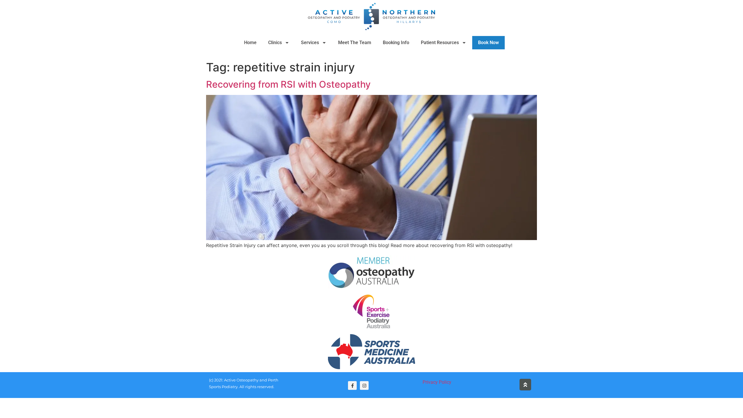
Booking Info (396, 42)
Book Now (488, 42)
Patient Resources (440, 42)
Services (310, 42)
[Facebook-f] (352, 385)
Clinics (275, 42)
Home (250, 42)
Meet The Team (354, 42)
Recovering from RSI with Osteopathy (288, 84)
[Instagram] (364, 385)
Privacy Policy (437, 382)
